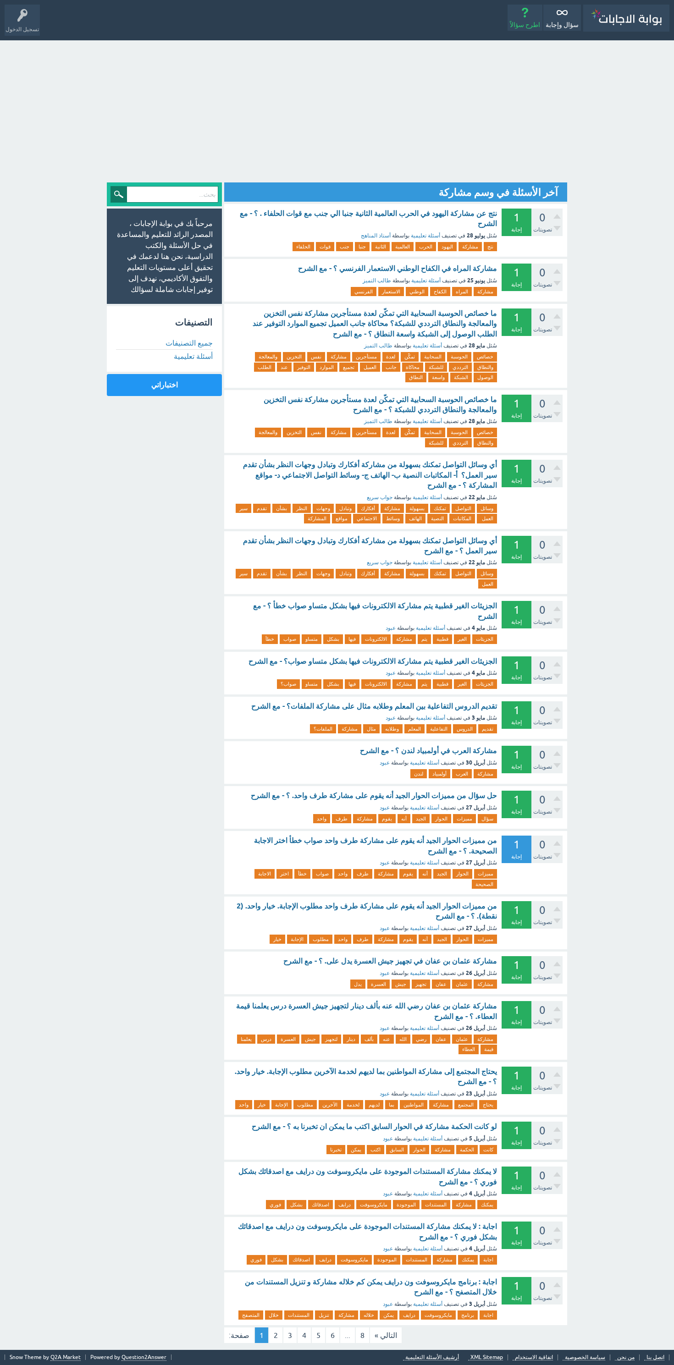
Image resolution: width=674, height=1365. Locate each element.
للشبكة (436, 367)
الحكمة (467, 1149)
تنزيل (324, 1315)
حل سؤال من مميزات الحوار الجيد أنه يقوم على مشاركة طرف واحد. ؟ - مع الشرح (374, 795)
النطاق (416, 377)
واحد (321, 818)
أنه (404, 818)
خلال (274, 1315)
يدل (358, 984)
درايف (344, 1204)
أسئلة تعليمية (425, 235)
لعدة (390, 356)
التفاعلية (438, 729)
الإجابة (297, 939)
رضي (421, 1039)
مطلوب (321, 939)
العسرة (378, 984)
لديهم (374, 1104)
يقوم (387, 818)
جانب (391, 367)
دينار (351, 1039)
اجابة (488, 1259)
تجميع (348, 367)
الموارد (327, 367)
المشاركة (317, 518)
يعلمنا (246, 1039)
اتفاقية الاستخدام (534, 1357)
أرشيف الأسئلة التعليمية (432, 1357)
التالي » (386, 1335)
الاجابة (264, 873)
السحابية (433, 356)
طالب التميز (377, 280)
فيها (352, 639)
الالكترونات (376, 639)
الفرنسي (363, 291)
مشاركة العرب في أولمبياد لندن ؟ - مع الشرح (428, 750)
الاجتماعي (367, 518)
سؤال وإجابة (562, 24)
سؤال (487, 818)
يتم (424, 639)
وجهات (323, 508)
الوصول (485, 377)
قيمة (488, 1049)
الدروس (465, 729)
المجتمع (466, 1104)
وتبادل (345, 508)
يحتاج (488, 1104)
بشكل (333, 639)
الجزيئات (484, 639)
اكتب (375, 1149)
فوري (275, 1204)
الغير (462, 639)
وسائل (487, 508)
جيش (400, 984)
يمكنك (487, 1204)
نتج (490, 246)
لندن (418, 773)
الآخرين (329, 1104)
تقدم (262, 508)
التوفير (303, 367)
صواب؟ (288, 684)
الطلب (264, 367)
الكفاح (440, 291)
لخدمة (353, 1104)
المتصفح (251, 1315)
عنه (386, 1039)
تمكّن (409, 356)
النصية (437, 518)
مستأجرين (366, 356)
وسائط (393, 518)
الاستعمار (391, 291)
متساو (311, 639)
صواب (289, 639)
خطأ (269, 639)
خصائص (485, 356)
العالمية (402, 246)
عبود (391, 628)
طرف (342, 818)
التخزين (294, 356)
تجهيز (420, 984)
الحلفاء (303, 246)
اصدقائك (320, 1204)
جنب (344, 246)
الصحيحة (484, 884)
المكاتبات (462, 518)
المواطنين (413, 1104)
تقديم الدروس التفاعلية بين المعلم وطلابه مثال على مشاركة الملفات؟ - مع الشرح (374, 706)
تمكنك (440, 508)
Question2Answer (144, 1357)
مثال (371, 729)
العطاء (468, 1049)
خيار (277, 939)
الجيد (421, 818)
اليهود (447, 246)
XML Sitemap (486, 1357)
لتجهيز (331, 1039)
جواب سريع (379, 497)
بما (391, 1104)
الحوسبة (459, 356)
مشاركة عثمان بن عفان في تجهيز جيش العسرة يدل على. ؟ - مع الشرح (390, 961)
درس (266, 1039)
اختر (284, 873)
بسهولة (417, 508)
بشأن (281, 508)
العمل (487, 518)
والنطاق (485, 367)
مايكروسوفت (373, 1204)
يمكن (356, 1149)
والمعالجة (268, 356)
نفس (316, 356)
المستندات (436, 1204)
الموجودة (406, 1204)
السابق (397, 1149)
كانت (488, 1149)
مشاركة (470, 246)
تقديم (487, 729)
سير (243, 508)
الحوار (441, 818)
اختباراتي (164, 384)
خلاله (369, 1315)
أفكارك (368, 508)
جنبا (362, 246)
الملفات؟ (323, 729)
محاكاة (413, 367)
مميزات (464, 818)
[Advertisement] (337, 109)
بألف (369, 1039)
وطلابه (392, 729)
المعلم (414, 729)
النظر (301, 508)
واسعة (438, 377)
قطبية (442, 639)
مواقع (342, 518)
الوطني (417, 291)
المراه (462, 291)
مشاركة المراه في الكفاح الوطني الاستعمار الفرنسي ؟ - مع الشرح (397, 268)
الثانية (380, 246)
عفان (441, 984)
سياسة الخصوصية (585, 1357)
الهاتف (415, 518)
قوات (325, 246)
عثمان (462, 984)
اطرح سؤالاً (525, 24)
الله (403, 1039)
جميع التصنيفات (189, 343)
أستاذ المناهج (376, 235)
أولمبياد (439, 773)
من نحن (626, 1357)
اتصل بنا (655, 1357)
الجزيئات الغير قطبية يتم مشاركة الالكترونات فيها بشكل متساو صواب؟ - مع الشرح (373, 661)
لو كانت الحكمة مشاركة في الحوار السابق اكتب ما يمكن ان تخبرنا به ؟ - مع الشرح (374, 1126)
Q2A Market (65, 1357)
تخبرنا (336, 1149)
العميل (370, 367)
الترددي (460, 367)
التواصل (463, 508)
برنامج (467, 1315)
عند (284, 367)
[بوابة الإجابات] (626, 18)
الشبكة (461, 377)
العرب (462, 773)
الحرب (425, 246)
